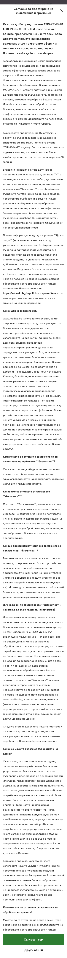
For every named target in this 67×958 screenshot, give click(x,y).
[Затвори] (61, 10)
